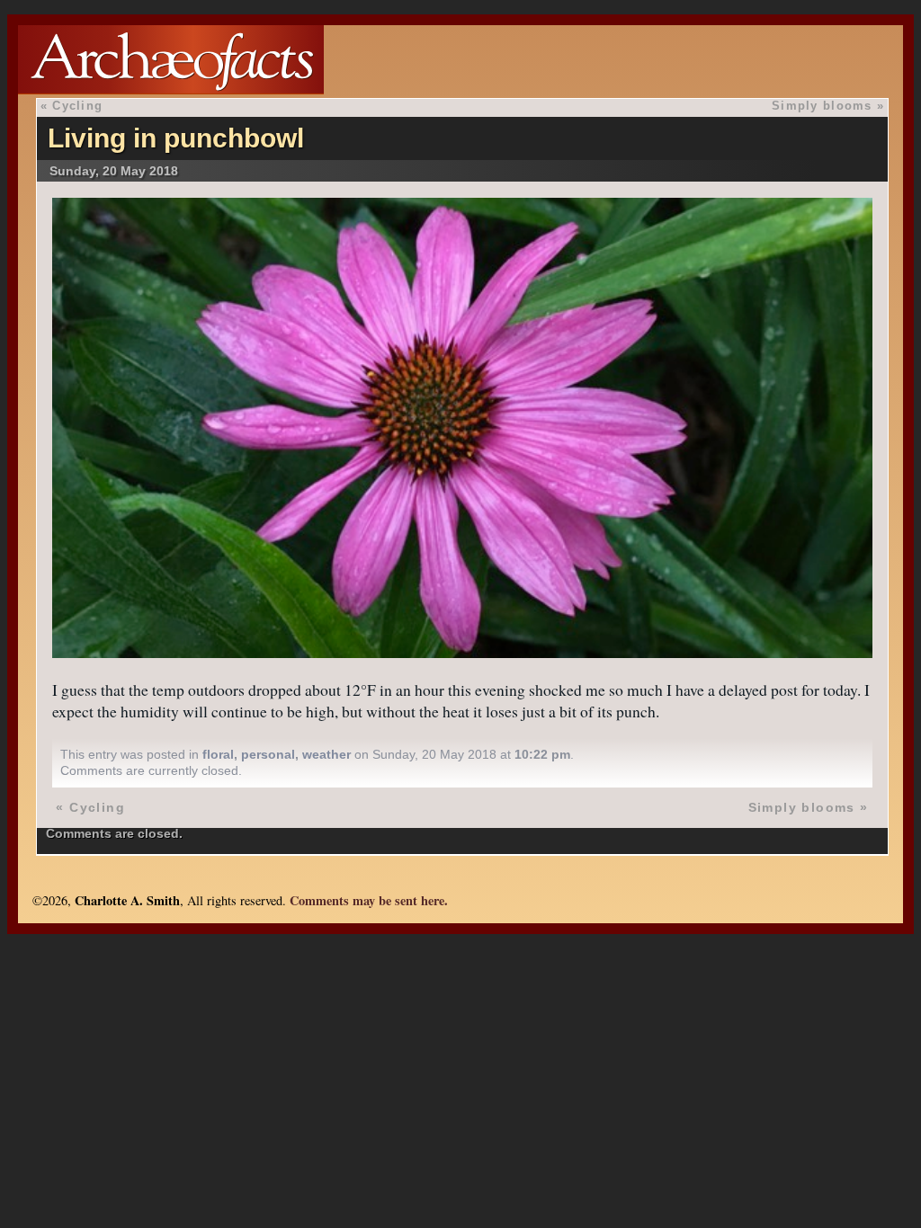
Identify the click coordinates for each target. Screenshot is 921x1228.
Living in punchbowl (176, 138)
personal (268, 754)
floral (218, 754)
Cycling (77, 105)
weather (326, 754)
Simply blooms (822, 105)
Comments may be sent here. (369, 900)
